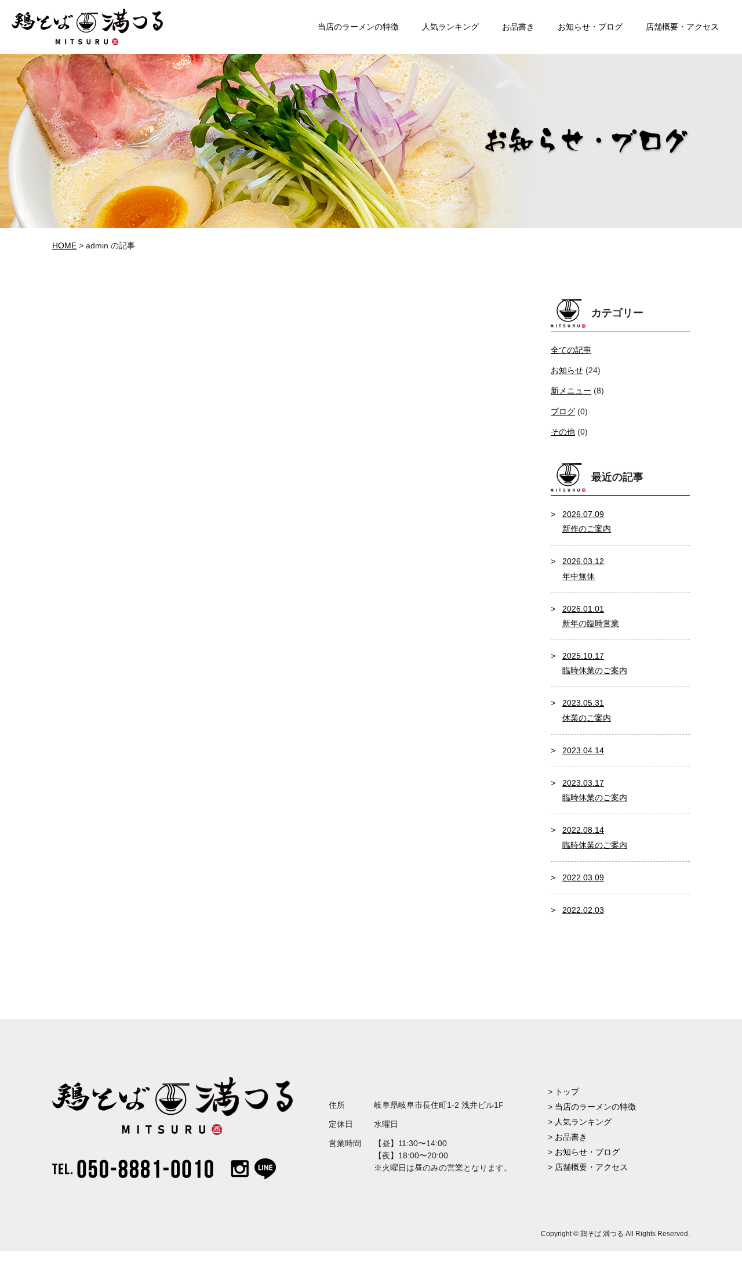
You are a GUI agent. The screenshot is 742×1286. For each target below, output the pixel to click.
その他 (563, 431)
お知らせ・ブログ (587, 1152)
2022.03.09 (583, 877)
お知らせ (567, 370)
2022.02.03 (583, 910)
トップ (567, 1091)
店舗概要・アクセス (591, 1167)
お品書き (571, 1136)
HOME (64, 245)
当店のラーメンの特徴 (595, 1106)
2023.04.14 (583, 750)
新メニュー (571, 390)
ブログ (563, 411)
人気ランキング (583, 1121)
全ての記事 (571, 350)
